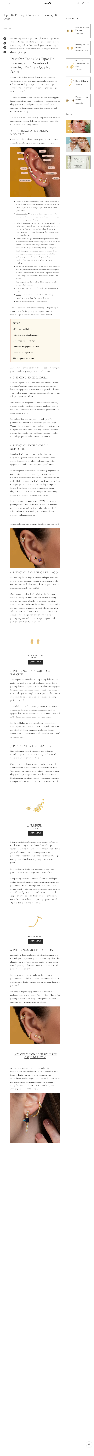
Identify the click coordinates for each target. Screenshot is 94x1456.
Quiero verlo (35, 662)
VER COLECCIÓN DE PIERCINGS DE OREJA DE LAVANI (36, 1056)
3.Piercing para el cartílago (24, 340)
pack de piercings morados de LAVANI (28, 501)
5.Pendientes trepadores (23, 352)
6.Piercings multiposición (23, 358)
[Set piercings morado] (45, 501)
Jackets (16, 419)
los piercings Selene (34, 594)
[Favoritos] (78, 3)
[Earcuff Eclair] (13, 723)
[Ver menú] (5, 3)
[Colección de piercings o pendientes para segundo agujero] (35, 172)
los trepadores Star (48, 767)
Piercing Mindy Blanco (46, 995)
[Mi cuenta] (83, 3)
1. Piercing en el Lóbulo (22, 329)
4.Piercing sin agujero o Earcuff (26, 346)
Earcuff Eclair (19, 723)
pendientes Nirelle (18, 885)
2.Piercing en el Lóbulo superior (26, 335)
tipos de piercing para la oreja (25, 1075)
